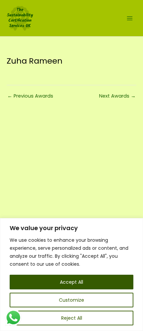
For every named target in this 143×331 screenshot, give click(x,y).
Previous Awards (30, 96)
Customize (71, 300)
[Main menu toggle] (129, 18)
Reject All (71, 318)
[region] (71, 274)
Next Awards (117, 96)
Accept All (71, 282)
